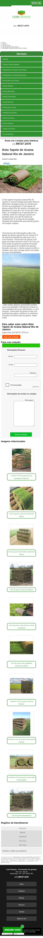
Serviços (22, 54)
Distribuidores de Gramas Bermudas (14, 75)
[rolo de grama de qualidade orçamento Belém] (21, 647)
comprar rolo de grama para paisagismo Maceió (21, 477)
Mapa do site (21, 919)
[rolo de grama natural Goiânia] (21, 573)
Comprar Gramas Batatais (11, 64)
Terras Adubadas (8, 134)
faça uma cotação (11, 337)
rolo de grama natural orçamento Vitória (21, 515)
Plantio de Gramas (9, 118)
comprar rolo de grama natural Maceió (21, 702)
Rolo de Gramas (8, 123)
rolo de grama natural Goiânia (21, 590)
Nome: (11, 356)
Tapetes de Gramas (9, 129)
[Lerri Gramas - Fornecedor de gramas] (21, 13)
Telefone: (33, 373)
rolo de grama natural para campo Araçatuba (22, 626)
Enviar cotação (21, 434)
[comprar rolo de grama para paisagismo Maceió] (21, 459)
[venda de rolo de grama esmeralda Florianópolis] (21, 761)
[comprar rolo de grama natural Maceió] (21, 685)
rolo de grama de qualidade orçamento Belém (21, 664)
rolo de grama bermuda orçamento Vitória (21, 553)
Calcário (5, 59)
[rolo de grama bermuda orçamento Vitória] (21, 535)
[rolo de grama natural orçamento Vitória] (21, 497)
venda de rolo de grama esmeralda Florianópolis (21, 778)
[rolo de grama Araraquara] (21, 799)
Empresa (21, 891)
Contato (21, 912)
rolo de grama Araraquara (21, 815)
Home (21, 884)
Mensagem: (29, 400)
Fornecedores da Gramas (11, 80)
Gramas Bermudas (9, 91)
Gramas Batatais (8, 86)
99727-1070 (23, 26)
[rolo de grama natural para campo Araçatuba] (21, 609)
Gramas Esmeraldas (9, 97)
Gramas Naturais (8, 102)
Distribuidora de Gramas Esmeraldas (15, 70)
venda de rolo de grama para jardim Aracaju (21, 740)
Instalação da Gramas (10, 113)
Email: (11, 365)
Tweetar (6, 163)
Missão (21, 898)
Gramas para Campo (9, 107)
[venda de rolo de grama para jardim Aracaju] (21, 723)
